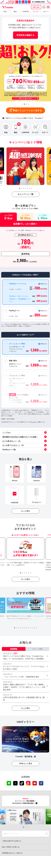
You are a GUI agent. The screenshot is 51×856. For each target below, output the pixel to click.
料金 (5, 11)
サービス (36, 11)
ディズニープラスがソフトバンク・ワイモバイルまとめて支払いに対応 (28, 118)
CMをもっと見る (25, 763)
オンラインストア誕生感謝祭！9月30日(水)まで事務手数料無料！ (24, 801)
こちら (34, 422)
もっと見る (25, 511)
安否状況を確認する (25, 35)
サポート (46, 11)
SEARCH (47, 833)
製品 (15, 11)
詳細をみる (43, 395)
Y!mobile (7, 7)
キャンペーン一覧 (25, 194)
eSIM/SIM (25, 11)
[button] (22, 104)
